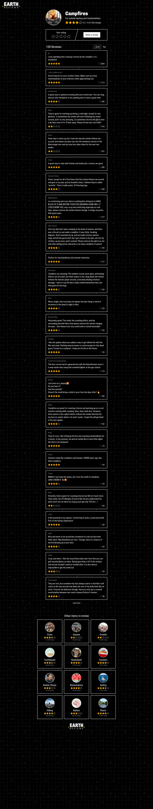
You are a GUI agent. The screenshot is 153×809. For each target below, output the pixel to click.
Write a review (92, 34)
